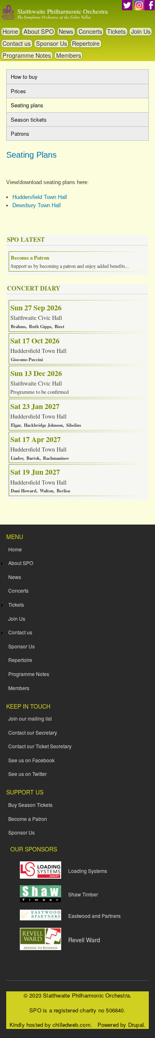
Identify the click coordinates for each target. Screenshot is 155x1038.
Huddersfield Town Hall (39, 197)
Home (10, 31)
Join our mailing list (30, 718)
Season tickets (29, 119)
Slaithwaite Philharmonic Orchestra (62, 11)
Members (68, 55)
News (66, 31)
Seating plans (35, 106)
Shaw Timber (83, 894)
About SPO (39, 31)
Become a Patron (27, 818)
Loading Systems (87, 870)
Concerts (90, 31)
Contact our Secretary (32, 732)
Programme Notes (26, 55)
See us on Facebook (31, 760)
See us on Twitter (27, 773)
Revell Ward (84, 939)
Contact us (16, 43)
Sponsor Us (51, 43)
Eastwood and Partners (94, 915)
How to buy (24, 76)
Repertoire (86, 43)
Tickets (116, 31)
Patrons (20, 133)
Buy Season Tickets (30, 804)
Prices (18, 91)
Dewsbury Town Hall (36, 205)
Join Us (140, 31)
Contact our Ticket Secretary (40, 746)
